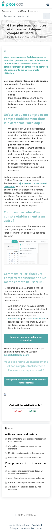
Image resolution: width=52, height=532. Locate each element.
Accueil (5, 11)
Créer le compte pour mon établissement (26, 482)
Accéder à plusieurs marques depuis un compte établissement (25, 472)
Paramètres (14, 318)
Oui (34, 411)
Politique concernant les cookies (26, 528)
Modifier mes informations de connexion (26, 453)
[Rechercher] (46, 16)
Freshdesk (37, 525)
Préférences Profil (35, 318)
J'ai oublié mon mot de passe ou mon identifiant (24, 447)
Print (10, 428)
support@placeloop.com (16, 355)
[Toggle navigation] (47, 4)
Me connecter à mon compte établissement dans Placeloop (27, 440)
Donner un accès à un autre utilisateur (24, 457)
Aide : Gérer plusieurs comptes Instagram (26, 478)
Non (19, 411)
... (14, 11)
